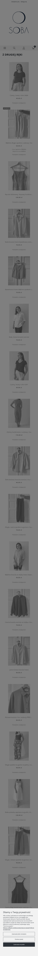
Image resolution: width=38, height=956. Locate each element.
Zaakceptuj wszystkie (19, 944)
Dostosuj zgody (19, 939)
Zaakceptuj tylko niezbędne (19, 934)
